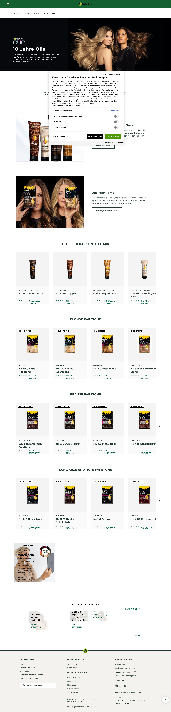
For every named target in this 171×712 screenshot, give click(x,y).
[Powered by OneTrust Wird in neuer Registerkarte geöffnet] (114, 143)
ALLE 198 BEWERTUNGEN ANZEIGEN (146, 452)
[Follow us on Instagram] (125, 686)
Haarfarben (132, 609)
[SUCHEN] (163, 4)
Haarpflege (72, 681)
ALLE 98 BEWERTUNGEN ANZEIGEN (34, 302)
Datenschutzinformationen (31, 675)
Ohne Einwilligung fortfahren (112, 74)
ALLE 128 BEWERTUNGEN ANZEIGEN (34, 452)
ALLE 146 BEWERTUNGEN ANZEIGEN (34, 527)
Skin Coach (72, 667)
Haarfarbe (71, 685)
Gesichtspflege (73, 677)
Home (22, 664)
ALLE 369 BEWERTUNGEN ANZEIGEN (109, 527)
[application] (38, 685)
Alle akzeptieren (112, 136)
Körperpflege (73, 689)
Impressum (24, 671)
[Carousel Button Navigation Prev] (12, 425)
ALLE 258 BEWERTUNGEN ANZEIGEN (34, 377)
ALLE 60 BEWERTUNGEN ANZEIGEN (109, 452)
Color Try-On (73, 665)
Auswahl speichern (95, 136)
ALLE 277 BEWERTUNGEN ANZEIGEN (71, 452)
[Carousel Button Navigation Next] (159, 425)
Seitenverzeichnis (27, 668)
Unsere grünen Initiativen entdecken (83, 707)
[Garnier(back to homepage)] (85, 4)
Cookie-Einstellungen (29, 678)
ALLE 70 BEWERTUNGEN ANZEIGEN (109, 377)
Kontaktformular (122, 664)
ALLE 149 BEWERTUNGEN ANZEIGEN (146, 527)
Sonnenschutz (73, 692)
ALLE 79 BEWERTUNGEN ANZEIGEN (71, 377)
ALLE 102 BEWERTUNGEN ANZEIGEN (109, 302)
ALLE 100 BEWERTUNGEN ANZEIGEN (71, 302)
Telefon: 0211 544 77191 (125, 668)
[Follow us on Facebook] (117, 686)
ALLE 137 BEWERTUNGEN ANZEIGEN (71, 527)
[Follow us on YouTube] (121, 686)
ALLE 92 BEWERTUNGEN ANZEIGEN (146, 377)
